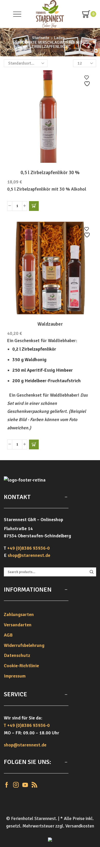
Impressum (15, 676)
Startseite (40, 38)
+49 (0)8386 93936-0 (28, 548)
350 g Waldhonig (29, 359)
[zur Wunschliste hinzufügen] (88, 81)
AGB (8, 635)
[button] (34, 206)
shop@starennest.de (29, 555)
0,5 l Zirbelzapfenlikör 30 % (50, 173)
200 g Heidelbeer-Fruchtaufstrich (46, 381)
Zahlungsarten (19, 614)
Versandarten (18, 625)
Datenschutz (17, 655)
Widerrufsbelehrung (24, 645)
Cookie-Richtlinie (21, 665)
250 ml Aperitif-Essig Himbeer (42, 370)
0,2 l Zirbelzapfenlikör (34, 349)
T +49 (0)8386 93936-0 (27, 725)
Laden (59, 38)
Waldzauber (50, 324)
